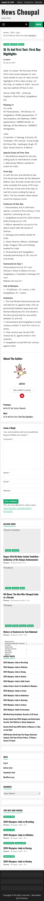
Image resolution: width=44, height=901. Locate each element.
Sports (7, 654)
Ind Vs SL (14, 44)
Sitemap (38, 2)
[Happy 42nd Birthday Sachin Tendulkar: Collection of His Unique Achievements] (22, 541)
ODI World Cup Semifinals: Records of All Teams (20, 714)
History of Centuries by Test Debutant (20, 631)
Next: (18, 415)
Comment (8, 439)
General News (8, 843)
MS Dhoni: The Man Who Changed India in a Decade (20, 596)
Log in (5, 763)
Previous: (14, 406)
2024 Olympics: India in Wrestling (15, 662)
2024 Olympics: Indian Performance (16, 709)
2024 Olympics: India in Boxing (14, 671)
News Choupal (20, 12)
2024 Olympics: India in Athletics (15, 667)
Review (21, 44)
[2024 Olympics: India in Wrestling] (22, 816)
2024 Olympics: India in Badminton (16, 695)
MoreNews (36, 895)
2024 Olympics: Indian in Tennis (14, 690)
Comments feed (9, 772)
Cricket (6, 44)
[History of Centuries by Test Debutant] (22, 616)
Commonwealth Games (15, 643)
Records (30, 626)
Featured (15, 550)
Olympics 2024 (9, 817)
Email (6, 481)
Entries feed (7, 767)
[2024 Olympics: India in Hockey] (22, 856)
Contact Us (28, 2)
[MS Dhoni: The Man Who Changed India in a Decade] (22, 578)
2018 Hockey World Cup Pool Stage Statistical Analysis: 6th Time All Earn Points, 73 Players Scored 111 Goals (20, 737)
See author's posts (22, 390)
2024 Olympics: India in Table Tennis (16, 681)
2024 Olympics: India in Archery (15, 704)
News (22, 588)
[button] (3, 24)
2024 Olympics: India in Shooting (15, 700)
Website (6, 490)
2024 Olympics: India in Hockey (14, 676)
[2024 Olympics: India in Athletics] (22, 830)
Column (8, 626)
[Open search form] (26, 24)
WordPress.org (8, 777)
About (19, 2)
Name (6, 472)
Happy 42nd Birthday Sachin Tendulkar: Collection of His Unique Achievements (21, 558)
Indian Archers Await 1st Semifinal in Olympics (20, 686)
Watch (38, 24)
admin (7, 60)
